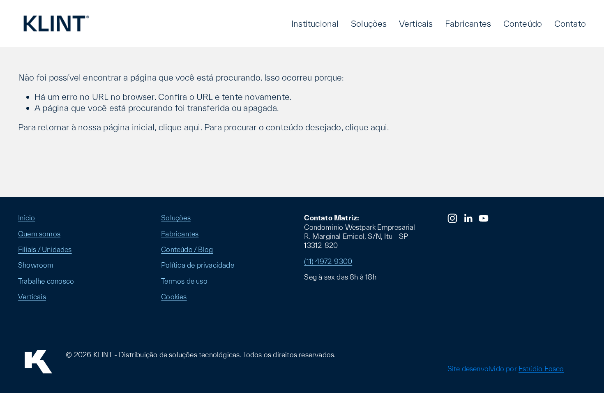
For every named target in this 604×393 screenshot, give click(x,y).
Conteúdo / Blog (187, 249)
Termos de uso (184, 281)
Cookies (174, 297)
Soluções (369, 23)
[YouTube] (484, 218)
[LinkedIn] (468, 218)
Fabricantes (468, 23)
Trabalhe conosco (46, 281)
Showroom (36, 265)
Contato (570, 23)
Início (26, 218)
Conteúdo (522, 23)
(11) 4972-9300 (328, 261)
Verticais (416, 23)
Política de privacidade (197, 265)
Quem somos (39, 234)
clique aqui (180, 127)
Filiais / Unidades (45, 249)
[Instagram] (452, 218)
